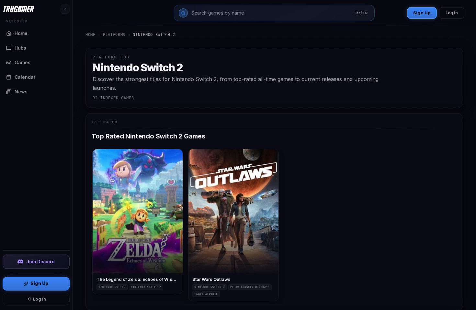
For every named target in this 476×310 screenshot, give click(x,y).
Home (90, 34)
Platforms (114, 34)
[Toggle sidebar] (65, 9)
